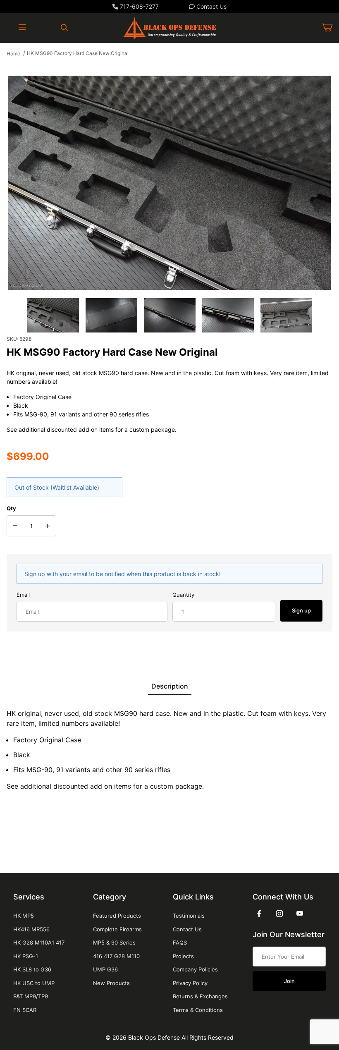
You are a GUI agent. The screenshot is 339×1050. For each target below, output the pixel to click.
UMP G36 (105, 969)
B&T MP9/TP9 (30, 996)
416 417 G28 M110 (116, 956)
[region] (169, 315)
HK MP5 (23, 915)
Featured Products (117, 915)
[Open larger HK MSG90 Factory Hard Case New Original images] (169, 183)
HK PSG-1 (25, 956)
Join (289, 981)
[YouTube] (299, 913)
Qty (11, 508)
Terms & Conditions (198, 1010)
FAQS (180, 942)
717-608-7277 (138, 6)
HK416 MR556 (31, 929)
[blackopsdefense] (170, 27)
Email (23, 594)
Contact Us (211, 6)
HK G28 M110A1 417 (38, 942)
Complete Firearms (117, 929)
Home (13, 53)
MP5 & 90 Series (114, 942)
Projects (183, 956)
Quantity (183, 594)
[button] (53, 315)
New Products (111, 983)
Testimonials (189, 915)
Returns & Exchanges (200, 996)
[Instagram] (279, 913)
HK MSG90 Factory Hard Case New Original (78, 53)
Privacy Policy (190, 983)
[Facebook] (259, 913)
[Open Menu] (22, 28)
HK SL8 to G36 (32, 969)
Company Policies (195, 969)
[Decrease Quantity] (15, 526)
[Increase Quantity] (47, 526)
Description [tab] (169, 686)
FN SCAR (24, 1010)
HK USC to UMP (34, 983)
